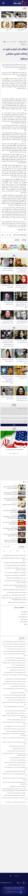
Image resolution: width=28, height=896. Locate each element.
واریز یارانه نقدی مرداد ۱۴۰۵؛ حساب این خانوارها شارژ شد (10, 523)
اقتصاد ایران (24, 612)
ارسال (14, 425)
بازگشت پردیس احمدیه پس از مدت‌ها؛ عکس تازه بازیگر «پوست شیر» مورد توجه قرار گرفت (21, 305)
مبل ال (25, 624)
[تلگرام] (5, 235)
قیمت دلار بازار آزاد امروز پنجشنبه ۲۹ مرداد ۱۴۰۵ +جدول (7, 19)
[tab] (18, 453)
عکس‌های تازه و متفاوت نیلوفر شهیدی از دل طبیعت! (7, 269)
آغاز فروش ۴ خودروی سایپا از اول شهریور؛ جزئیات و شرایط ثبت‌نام (10, 493)
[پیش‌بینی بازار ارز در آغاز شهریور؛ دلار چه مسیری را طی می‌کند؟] (22, 516)
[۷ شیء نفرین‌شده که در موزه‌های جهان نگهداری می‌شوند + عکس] (22, 540)
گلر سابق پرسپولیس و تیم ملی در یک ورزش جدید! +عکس (14, 646)
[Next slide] (25, 439)
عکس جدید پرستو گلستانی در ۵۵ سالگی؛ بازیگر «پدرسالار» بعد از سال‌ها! (21, 270)
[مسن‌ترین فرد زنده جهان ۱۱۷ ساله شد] (22, 504)
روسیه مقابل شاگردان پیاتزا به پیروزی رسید (17, 670)
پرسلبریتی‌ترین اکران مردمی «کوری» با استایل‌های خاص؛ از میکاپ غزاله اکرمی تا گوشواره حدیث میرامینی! (7, 343)
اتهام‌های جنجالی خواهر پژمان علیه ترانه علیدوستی (21, 322)
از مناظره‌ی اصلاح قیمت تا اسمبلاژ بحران (18, 693)
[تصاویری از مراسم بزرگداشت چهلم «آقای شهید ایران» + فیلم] (22, 487)
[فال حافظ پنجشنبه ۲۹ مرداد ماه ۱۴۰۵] (7, 24)
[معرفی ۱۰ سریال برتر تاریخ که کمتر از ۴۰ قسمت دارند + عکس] (22, 528)
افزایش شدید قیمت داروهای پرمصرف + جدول (20, 19)
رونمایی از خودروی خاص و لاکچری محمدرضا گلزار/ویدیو (15, 771)
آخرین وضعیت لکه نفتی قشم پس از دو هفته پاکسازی (10, 511)
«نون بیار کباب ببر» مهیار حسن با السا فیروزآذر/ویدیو (14, 555)
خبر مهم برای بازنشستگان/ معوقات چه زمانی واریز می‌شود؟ (14, 795)
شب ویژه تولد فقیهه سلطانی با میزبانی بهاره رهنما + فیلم (15, 672)
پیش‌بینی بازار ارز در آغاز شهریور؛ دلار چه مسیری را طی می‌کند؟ (10, 517)
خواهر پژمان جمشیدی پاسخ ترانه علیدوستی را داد (15, 565)
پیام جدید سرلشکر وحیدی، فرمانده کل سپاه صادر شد (15, 649)
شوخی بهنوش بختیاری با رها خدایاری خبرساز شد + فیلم (15, 711)
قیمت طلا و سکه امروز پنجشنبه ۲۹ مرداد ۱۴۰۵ (20, 29)
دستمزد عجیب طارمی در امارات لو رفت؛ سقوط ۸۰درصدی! (10, 535)
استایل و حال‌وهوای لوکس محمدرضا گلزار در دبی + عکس (14, 658)
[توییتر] (2, 235)
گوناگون (25, 8)
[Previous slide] (2, 439)
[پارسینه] (19, 3)
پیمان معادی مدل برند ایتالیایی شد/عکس (8, 303)
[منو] (3, 3)
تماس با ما (16, 876)
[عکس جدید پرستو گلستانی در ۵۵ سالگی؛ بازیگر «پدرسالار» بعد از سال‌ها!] (20, 262)
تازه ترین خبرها (23, 622)
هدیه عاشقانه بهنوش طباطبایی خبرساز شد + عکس (16, 667)
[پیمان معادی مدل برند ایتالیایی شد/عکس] (7, 296)
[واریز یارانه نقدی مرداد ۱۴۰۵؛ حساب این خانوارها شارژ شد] (22, 522)
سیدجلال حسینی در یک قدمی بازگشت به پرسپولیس (15, 713)
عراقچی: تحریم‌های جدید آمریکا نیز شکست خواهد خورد (15, 681)
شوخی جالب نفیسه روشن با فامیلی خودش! (7, 286)
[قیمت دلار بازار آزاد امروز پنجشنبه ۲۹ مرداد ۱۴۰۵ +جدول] (7, 14)
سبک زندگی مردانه (23, 617)
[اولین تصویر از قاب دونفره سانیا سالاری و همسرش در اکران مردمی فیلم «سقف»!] (20, 390)
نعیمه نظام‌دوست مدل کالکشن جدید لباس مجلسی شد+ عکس (13, 644)
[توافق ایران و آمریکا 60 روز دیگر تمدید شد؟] (14, 439)
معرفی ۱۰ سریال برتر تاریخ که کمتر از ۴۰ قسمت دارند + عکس (10, 529)
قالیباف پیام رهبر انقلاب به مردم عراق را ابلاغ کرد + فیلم (15, 660)
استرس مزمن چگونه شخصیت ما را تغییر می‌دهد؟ (16, 700)
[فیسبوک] (7, 235)
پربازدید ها (21, 546)
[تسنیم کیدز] (14, 248)
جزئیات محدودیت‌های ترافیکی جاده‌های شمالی (16, 765)
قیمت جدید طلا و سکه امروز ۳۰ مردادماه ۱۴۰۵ (21, 377)
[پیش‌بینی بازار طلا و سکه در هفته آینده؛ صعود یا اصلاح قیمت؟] (22, 498)
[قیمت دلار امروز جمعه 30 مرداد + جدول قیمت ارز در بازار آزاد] (20, 353)
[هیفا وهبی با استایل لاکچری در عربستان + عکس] (7, 353)
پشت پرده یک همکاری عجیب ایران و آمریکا (16, 578)
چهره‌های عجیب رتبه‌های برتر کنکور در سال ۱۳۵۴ (16, 720)
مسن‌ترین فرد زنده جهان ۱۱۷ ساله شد (9, 504)
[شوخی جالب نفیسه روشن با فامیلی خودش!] (7, 279)
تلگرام (20, 883)
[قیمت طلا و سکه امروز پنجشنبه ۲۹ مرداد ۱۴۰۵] (20, 24)
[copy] (25, 235)
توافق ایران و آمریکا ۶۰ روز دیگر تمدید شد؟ (14, 449)
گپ (25, 883)
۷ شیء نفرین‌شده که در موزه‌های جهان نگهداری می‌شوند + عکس (10, 541)
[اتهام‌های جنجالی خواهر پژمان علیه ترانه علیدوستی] (20, 315)
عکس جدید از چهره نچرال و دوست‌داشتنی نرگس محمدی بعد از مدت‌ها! (21, 287)
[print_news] (10, 235)
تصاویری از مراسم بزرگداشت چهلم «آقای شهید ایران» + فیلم (10, 487)
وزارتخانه (24, 240)
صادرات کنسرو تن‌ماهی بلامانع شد (19, 748)
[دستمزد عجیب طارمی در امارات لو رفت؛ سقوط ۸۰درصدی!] (22, 534)
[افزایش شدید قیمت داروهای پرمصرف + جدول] (20, 14)
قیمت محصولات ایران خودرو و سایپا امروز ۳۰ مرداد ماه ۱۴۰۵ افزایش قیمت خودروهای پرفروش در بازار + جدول (7, 380)
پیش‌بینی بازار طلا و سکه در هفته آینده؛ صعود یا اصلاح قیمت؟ (10, 499)
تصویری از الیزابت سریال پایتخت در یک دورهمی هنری (7, 322)
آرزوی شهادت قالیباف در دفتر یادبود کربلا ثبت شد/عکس (14, 762)
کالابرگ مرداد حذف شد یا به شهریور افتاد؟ (17, 786)
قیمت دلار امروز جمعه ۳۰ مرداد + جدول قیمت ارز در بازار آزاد (21, 361)
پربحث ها (5, 547)
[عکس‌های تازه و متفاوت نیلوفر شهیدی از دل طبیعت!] (7, 262)
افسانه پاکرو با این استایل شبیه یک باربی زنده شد (21, 341)
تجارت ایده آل (24, 619)
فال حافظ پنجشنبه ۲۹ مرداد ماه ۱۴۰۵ (7, 29)
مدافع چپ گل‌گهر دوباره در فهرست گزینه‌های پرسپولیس (15, 697)
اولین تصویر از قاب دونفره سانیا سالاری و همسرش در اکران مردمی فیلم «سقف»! (21, 398)
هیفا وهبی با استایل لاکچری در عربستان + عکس (7, 360)
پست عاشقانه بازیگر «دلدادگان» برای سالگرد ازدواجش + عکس (14, 641)
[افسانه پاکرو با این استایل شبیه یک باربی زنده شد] (20, 334)
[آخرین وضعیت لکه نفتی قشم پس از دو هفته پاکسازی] (22, 510)
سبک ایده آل (24, 614)
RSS (10, 876)
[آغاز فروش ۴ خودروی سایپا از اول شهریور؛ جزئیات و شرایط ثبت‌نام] (22, 493)
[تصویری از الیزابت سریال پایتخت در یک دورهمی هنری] (7, 315)
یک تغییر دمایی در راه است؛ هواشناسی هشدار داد (16, 751)
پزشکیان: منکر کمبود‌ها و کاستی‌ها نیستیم (17, 757)
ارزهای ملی (17, 240)
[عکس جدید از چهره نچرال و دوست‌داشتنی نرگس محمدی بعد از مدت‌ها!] (20, 279)
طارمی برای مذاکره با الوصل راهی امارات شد (17, 686)
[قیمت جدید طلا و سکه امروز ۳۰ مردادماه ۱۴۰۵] (20, 370)
